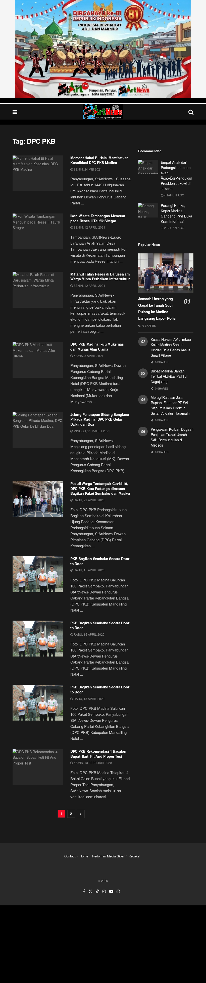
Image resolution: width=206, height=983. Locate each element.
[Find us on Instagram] (104, 891)
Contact (70, 856)
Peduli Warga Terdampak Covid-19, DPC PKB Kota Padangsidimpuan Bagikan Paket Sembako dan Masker (100, 488)
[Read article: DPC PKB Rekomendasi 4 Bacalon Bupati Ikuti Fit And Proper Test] (38, 767)
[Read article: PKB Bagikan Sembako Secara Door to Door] (38, 574)
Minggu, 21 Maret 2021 (91, 431)
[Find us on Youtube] (111, 891)
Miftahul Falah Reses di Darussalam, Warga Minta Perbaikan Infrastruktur (100, 276)
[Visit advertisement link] (103, 49)
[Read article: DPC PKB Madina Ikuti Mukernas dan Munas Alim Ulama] (38, 360)
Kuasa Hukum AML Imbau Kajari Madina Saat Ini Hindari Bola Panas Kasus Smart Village (171, 347)
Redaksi (134, 856)
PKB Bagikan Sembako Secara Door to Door (99, 561)
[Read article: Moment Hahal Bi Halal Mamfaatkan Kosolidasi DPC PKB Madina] (38, 173)
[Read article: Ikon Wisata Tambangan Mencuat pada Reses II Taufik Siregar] (38, 231)
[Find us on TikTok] (97, 891)
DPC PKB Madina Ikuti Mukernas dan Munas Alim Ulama (97, 347)
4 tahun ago (173, 195)
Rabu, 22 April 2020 (89, 500)
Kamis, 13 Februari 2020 (92, 762)
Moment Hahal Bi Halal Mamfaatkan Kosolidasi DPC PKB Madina (99, 160)
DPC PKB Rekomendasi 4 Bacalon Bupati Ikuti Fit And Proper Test (98, 754)
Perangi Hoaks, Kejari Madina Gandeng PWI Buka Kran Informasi (176, 213)
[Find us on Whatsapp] (118, 891)
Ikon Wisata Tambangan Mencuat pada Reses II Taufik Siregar (97, 218)
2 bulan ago (173, 228)
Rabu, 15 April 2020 (89, 570)
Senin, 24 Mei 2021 (87, 169)
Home (84, 856)
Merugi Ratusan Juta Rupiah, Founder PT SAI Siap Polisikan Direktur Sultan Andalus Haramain (170, 405)
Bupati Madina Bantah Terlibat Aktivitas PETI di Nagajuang (169, 376)
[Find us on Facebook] (84, 891)
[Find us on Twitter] (90, 891)
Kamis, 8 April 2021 (88, 355)
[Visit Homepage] (103, 111)
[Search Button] (190, 111)
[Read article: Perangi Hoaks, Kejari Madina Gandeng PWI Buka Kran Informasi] (148, 210)
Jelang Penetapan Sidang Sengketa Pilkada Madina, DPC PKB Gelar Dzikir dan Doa (99, 419)
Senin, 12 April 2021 (89, 227)
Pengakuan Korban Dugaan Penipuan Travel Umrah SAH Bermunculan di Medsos (172, 437)
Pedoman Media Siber (108, 856)
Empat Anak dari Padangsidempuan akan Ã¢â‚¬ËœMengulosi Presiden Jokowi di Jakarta (176, 175)
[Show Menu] (15, 111)
